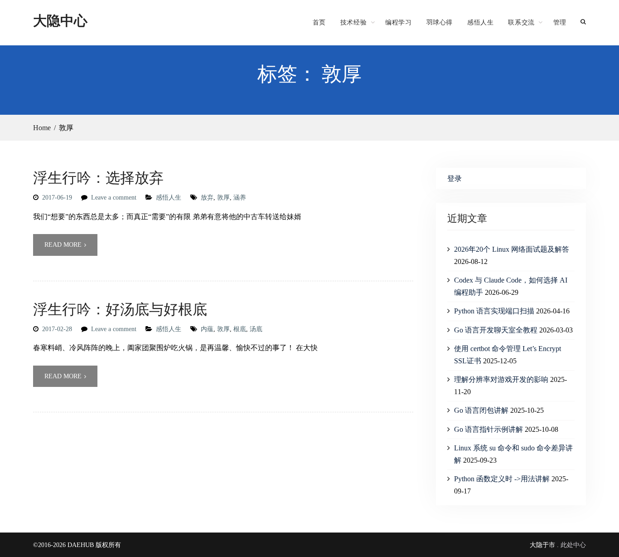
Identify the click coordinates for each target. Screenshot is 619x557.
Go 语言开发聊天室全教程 (495, 330)
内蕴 (207, 329)
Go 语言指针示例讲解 (488, 429)
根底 (239, 329)
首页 (319, 22)
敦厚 (223, 197)
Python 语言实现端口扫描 (494, 311)
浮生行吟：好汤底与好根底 (120, 309)
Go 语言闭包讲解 (481, 410)
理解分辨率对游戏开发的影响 (501, 379)
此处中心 (573, 545)
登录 (454, 178)
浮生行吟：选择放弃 (98, 177)
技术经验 (353, 22)
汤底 (256, 329)
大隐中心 (60, 20)
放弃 (207, 197)
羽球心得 (439, 22)
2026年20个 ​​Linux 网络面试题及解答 (511, 249)
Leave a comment (113, 197)
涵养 (239, 197)
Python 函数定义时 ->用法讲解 (502, 479)
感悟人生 (480, 22)
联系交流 (521, 22)
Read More (63, 244)
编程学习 (398, 22)
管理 (559, 22)
